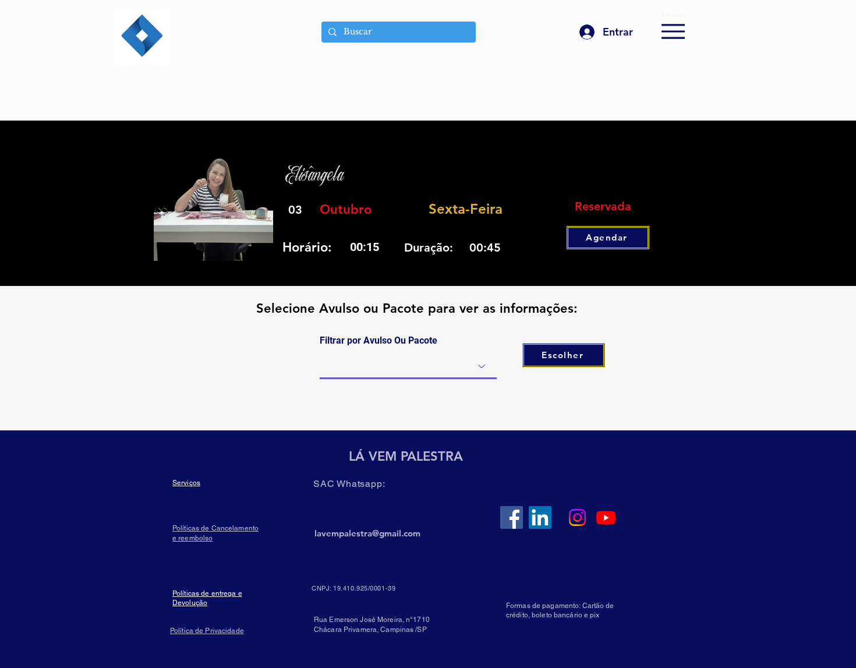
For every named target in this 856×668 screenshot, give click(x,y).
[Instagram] (577, 517)
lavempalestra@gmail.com (367, 533)
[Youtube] (606, 517)
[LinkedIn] (540, 517)
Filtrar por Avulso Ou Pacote (378, 340)
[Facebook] (511, 517)
